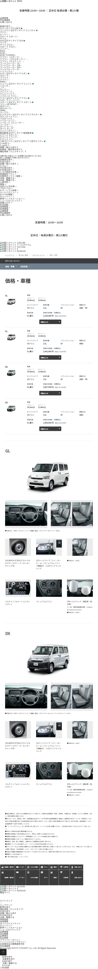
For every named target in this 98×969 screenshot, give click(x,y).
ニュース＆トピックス (10, 929)
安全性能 (24, 266)
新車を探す (5, 906)
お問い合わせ (6, 22)
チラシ (46, 877)
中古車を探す (6, 915)
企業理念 (4, 935)
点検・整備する (7, 917)
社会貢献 (4, 937)
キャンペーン (6, 925)
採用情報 (4, 921)
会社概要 (4, 933)
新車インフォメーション (11, 927)
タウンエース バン (12, 261)
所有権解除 (5, 20)
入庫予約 (65, 877)
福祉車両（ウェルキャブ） (12, 909)
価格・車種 (9, 266)
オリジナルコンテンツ (10, 923)
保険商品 (4, 919)
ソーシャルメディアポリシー (13, 941)
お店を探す (5, 911)
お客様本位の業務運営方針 (12, 943)
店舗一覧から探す (8, 913)
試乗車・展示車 (9, 877)
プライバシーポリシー (10, 939)
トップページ (6, 904)
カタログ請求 (34, 877)
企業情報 (4, 17)
